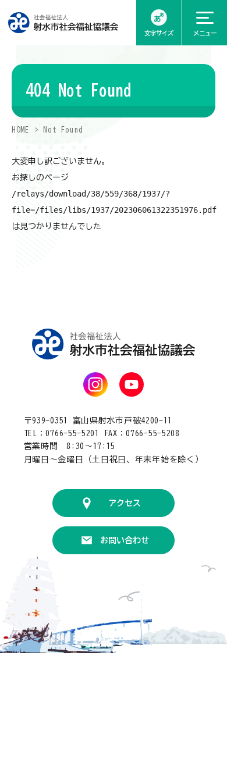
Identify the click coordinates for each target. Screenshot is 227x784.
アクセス (124, 503)
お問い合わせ (124, 540)
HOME (21, 130)
